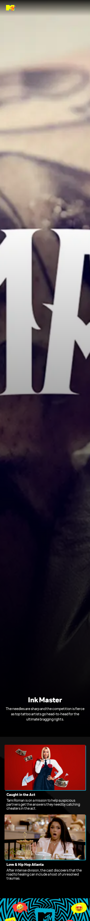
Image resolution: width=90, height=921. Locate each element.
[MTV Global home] (11, 8)
